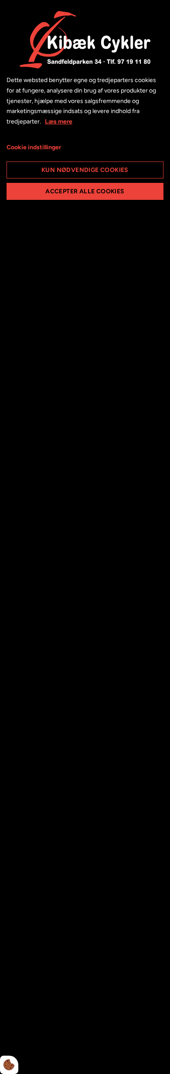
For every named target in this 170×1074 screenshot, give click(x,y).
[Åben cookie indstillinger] (9, 1065)
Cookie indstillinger (34, 147)
